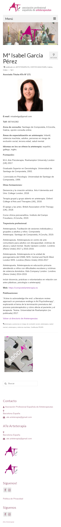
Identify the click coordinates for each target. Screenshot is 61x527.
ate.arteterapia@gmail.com (19, 417)
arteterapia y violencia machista (19, 327)
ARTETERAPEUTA (22, 67)
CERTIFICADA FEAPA (38, 67)
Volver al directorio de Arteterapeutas (20, 318)
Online (5, 70)
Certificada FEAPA (37, 327)
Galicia (49, 67)
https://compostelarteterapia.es (23, 288)
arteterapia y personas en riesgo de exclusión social (22, 324)
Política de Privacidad (13, 498)
